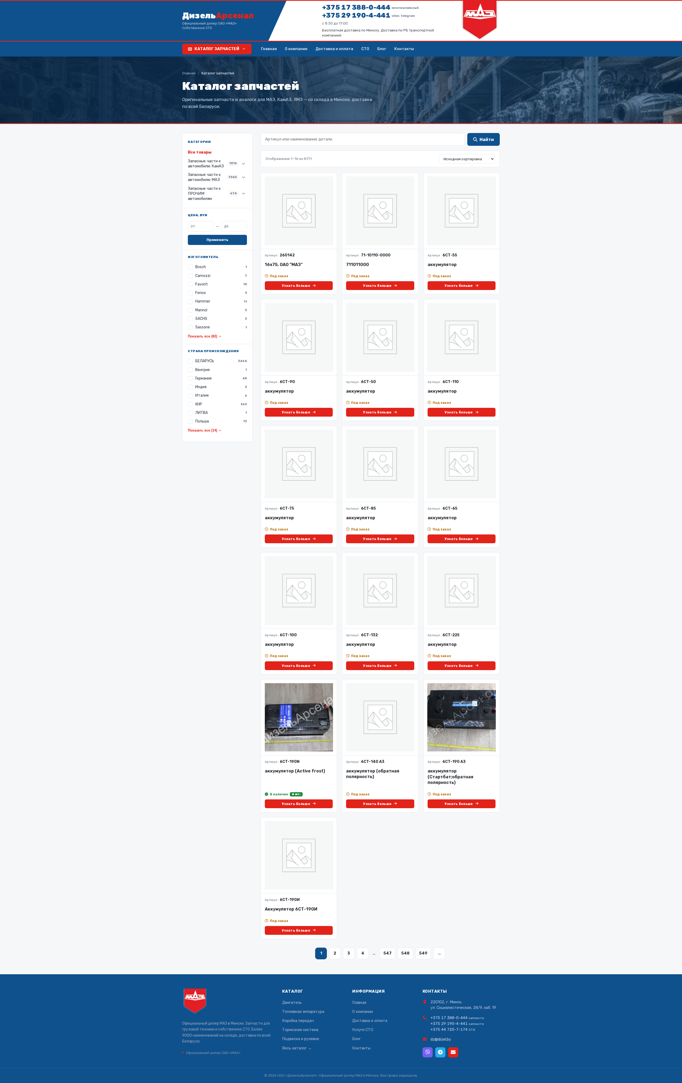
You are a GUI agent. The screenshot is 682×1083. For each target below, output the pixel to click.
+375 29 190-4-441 (368, 15)
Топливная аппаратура (303, 1011)
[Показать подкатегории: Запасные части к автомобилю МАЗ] (243, 177)
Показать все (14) (202, 430)
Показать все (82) (202, 336)
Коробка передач (298, 1020)
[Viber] (428, 1052)
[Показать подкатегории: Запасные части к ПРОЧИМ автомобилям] (243, 193)
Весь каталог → (297, 1048)
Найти (487, 139)
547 (387, 953)
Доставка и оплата (334, 48)
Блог (381, 48)
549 (423, 953)
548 (405, 953)
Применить (217, 239)
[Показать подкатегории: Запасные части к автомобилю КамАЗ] (243, 163)
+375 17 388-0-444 (370, 7)
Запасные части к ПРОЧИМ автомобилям (212, 193)
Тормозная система (300, 1029)
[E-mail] (453, 1052)
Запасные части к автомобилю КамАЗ (212, 163)
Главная (269, 48)
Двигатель (292, 1002)
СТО (365, 48)
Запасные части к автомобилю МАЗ (212, 177)
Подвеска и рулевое (300, 1038)
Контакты (404, 48)
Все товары (200, 152)
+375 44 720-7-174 (449, 1029)
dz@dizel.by (441, 1039)
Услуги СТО (362, 1029)
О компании (296, 48)
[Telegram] (440, 1052)
